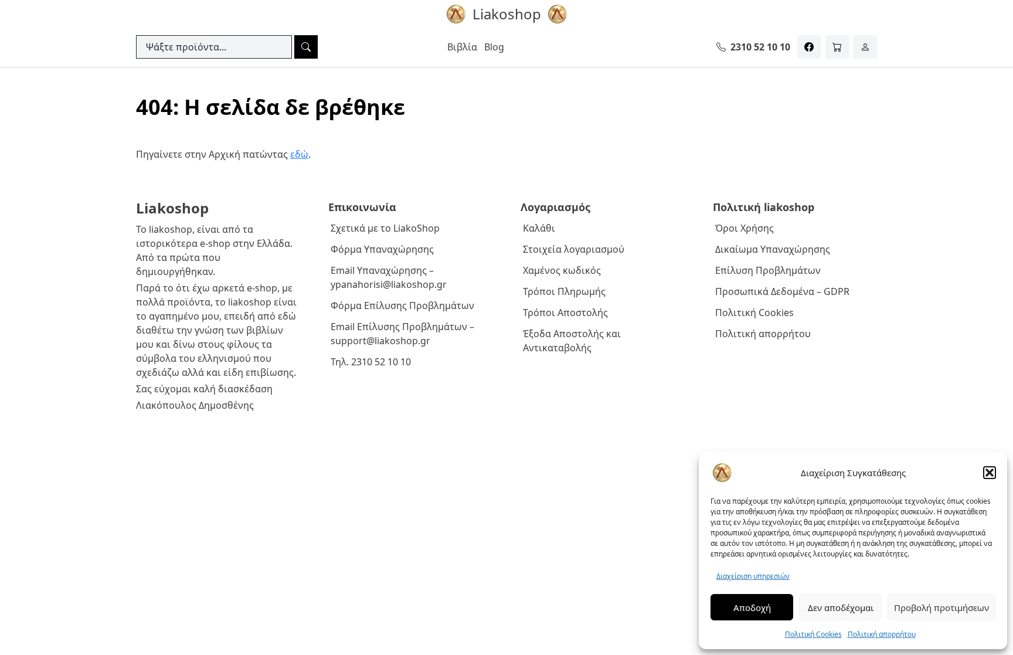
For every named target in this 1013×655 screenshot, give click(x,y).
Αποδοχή (752, 607)
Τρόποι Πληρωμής (564, 291)
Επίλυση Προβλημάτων (768, 270)
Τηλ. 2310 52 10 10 (371, 361)
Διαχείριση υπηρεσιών (753, 576)
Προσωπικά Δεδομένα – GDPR (782, 291)
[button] (989, 472)
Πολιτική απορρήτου (882, 634)
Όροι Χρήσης (744, 228)
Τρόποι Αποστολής (565, 312)
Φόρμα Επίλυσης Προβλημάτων (402, 305)
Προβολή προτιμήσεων (941, 607)
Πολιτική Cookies (813, 634)
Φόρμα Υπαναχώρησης (382, 249)
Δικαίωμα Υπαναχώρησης (772, 249)
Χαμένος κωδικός (562, 270)
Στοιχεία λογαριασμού (573, 249)
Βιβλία (462, 46)
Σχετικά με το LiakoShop (385, 228)
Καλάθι (539, 228)
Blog (494, 46)
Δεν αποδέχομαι (840, 607)
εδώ (299, 154)
